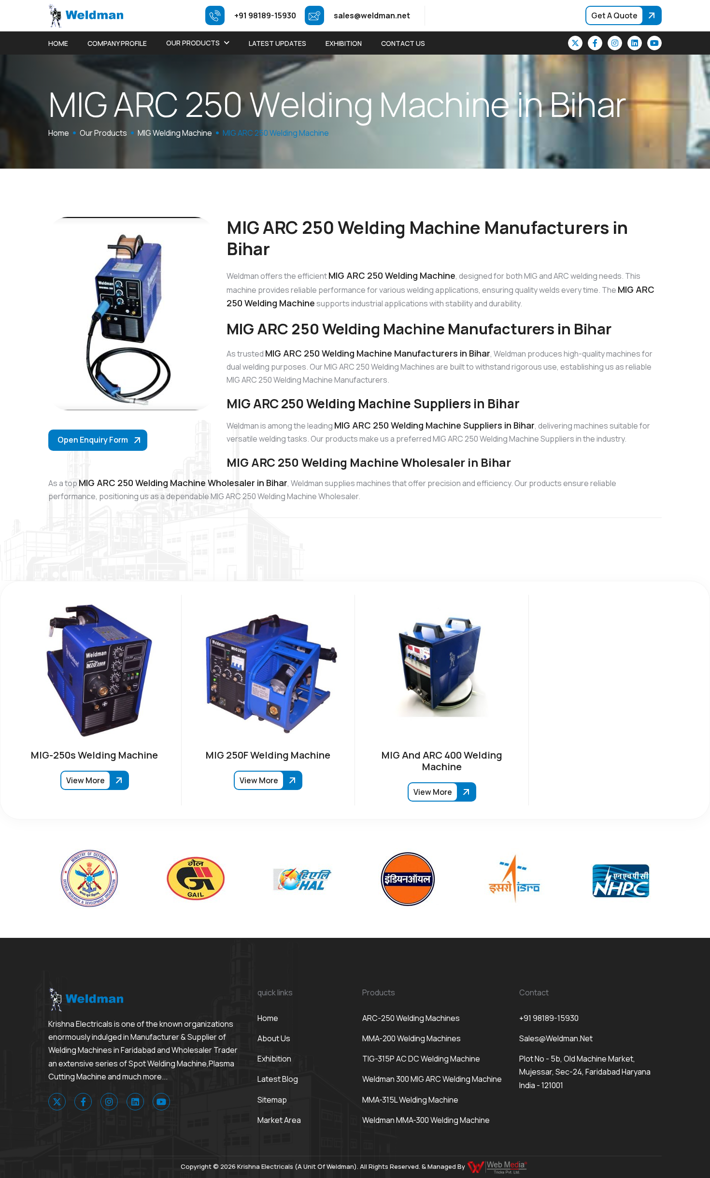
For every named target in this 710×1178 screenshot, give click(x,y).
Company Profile (117, 43)
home (58, 133)
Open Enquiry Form (92, 439)
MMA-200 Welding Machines (411, 1038)
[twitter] (575, 43)
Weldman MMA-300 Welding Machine (426, 1120)
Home (58, 43)
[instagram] (615, 43)
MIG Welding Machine (175, 133)
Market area (279, 1120)
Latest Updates (277, 43)
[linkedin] (634, 43)
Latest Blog (277, 1079)
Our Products (193, 42)
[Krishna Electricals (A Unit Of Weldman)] (85, 15)
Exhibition (344, 43)
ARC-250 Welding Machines (411, 1018)
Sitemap (272, 1099)
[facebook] (595, 43)
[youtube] (654, 43)
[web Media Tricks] (498, 1166)
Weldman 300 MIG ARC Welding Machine (432, 1079)
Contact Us (403, 43)
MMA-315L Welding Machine (410, 1099)
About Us (273, 1038)
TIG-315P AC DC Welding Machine (421, 1058)
